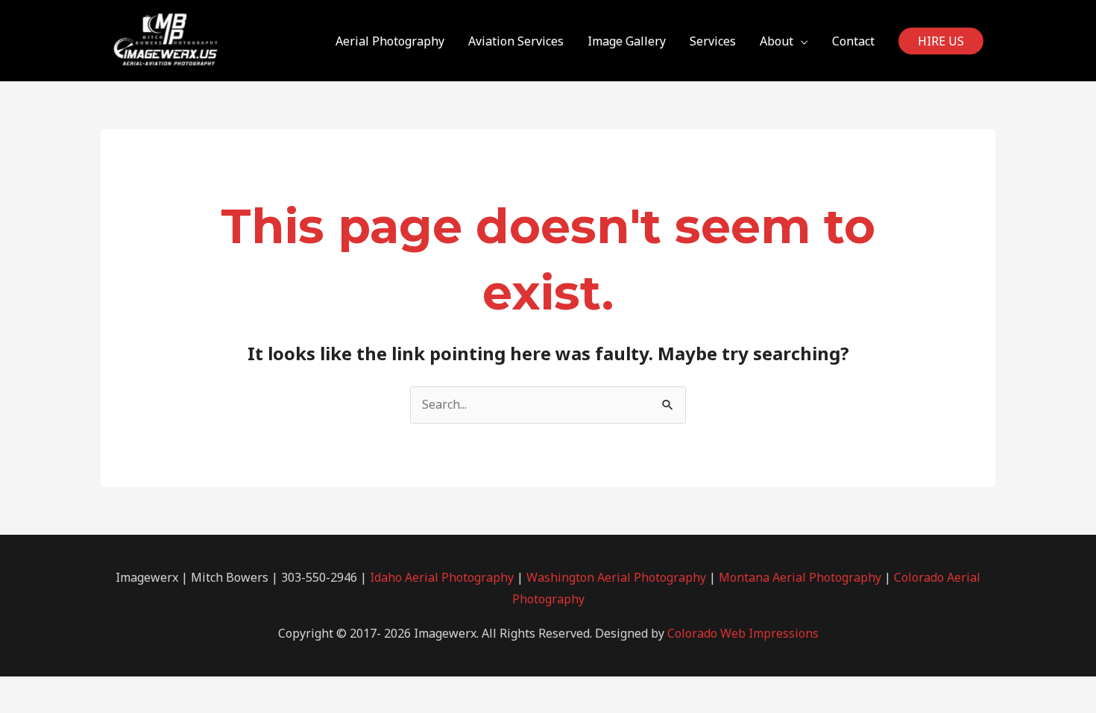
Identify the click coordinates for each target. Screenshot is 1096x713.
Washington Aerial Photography (616, 577)
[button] (940, 41)
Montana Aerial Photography (800, 577)
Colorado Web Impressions (743, 633)
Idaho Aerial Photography (442, 577)
